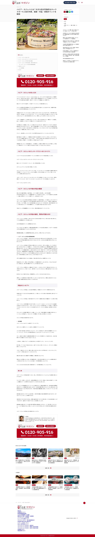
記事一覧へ (47, 468)
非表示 (21, 54)
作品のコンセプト (21, 66)
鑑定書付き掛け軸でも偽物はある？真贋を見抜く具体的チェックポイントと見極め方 (71, 41)
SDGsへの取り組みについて (23, 524)
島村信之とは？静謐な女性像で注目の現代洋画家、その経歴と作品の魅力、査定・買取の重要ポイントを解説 (71, 55)
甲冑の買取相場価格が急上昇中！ (68, 58)
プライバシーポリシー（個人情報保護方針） (26, 520)
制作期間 (21, 68)
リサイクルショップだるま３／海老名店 (25, 525)
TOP (16, 502)
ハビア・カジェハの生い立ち (23, 57)
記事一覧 (19, 502)
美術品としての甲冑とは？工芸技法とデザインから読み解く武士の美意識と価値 (71, 61)
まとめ (19, 69)
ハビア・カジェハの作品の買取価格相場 (27, 64)
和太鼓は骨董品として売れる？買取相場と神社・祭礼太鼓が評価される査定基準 (70, 51)
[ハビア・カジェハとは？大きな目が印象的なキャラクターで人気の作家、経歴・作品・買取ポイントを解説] (65, 12)
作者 (65, 23)
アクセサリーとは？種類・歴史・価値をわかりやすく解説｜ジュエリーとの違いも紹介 (71, 30)
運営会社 (19, 510)
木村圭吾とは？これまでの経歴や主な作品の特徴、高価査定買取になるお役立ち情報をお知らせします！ (71, 34)
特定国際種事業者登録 (22, 513)
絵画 (65, 19)
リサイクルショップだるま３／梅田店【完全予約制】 (28, 526)
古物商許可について (21, 512)
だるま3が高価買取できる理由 (23, 514)
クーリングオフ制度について (23, 518)
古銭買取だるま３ (21, 529)
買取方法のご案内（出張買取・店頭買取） (26, 516)
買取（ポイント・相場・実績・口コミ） (70, 26)
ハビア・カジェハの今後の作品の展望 (25, 60)
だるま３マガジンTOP (71, 518)
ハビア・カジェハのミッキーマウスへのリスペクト (27, 59)
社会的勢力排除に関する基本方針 (24, 521)
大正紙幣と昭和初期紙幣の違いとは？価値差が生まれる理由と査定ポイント (71, 45)
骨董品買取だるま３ (21, 530)
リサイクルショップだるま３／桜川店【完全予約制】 (28, 528)
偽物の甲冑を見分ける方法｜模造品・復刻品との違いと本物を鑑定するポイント (71, 48)
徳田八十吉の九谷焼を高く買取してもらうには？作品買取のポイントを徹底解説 (70, 38)
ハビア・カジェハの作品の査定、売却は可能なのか (27, 62)
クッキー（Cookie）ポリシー (23, 522)
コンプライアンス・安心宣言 (23, 517)
